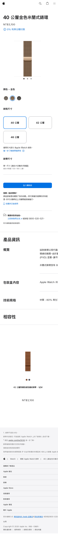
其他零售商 (39, 517)
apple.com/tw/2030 (16, 440)
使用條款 (17, 530)
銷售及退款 (28, 530)
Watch (12, 459)
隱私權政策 (7, 530)
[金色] (12, 98)
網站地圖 (38, 530)
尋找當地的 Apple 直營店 (23, 517)
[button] (40, 3)
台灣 (5, 522)
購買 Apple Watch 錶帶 (29, 459)
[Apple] (4, 458)
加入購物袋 (27, 185)
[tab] (24, 78)
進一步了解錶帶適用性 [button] (12, 151)
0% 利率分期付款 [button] (18, 29)
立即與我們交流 (15, 219)
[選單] (54, 3)
